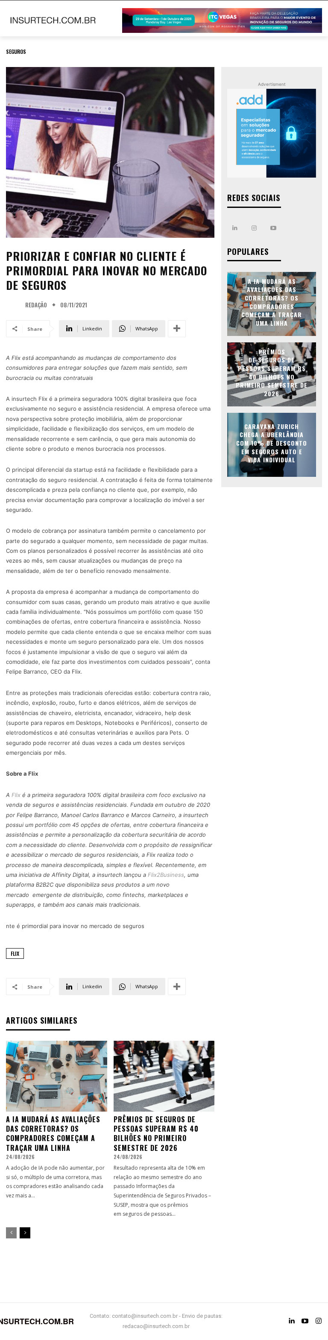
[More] (177, 328)
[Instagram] (253, 228)
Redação (36, 305)
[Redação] (14, 305)
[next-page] (25, 1232)
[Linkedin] (234, 228)
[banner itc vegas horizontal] (222, 20)
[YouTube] (305, 1321)
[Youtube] (273, 228)
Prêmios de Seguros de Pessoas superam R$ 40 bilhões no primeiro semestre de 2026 (156, 1133)
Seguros (16, 51)
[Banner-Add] (271, 133)
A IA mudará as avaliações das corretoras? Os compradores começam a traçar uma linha (53, 1133)
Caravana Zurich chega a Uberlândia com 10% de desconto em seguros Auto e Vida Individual (271, 443)
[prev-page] (11, 1232)
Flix (15, 953)
